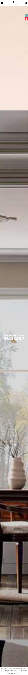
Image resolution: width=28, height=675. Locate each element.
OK (20, 673)
